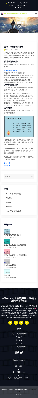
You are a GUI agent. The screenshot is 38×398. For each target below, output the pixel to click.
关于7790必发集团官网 (13, 194)
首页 (14, 26)
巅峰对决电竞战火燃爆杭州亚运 (15, 245)
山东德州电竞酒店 (10, 265)
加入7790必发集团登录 (13, 211)
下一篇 (6, 165)
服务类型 (9, 207)
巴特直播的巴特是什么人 (12, 235)
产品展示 (9, 198)
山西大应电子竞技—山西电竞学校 (15, 255)
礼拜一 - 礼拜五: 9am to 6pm (19, 5)
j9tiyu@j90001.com (25, 3)
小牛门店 (7, 275)
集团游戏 (9, 202)
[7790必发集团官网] (17, 13)
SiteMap (19, 395)
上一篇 (7, 163)
